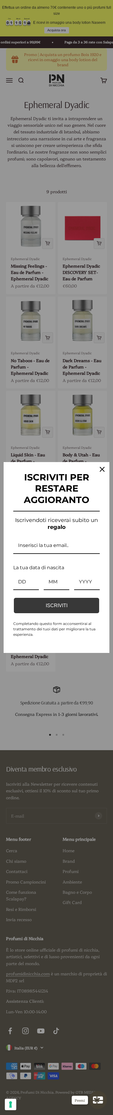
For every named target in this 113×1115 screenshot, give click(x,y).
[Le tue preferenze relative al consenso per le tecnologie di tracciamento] (10, 1104)
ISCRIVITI (56, 605)
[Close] (102, 469)
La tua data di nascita (38, 567)
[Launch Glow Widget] (98, 1100)
